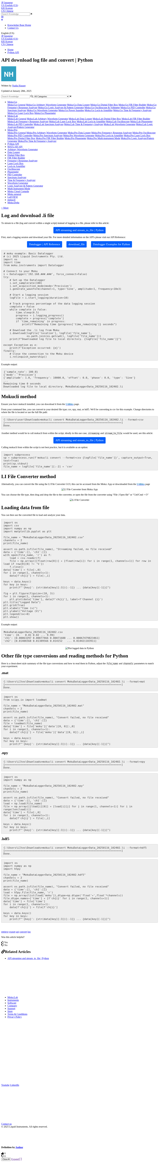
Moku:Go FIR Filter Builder (132, 104)
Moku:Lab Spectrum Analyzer (49, 124)
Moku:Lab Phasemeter (141, 121)
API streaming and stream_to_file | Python (79, 230)
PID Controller (14, 174)
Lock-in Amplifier (16, 166)
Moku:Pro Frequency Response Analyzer (111, 132)
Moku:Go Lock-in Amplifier (99, 110)
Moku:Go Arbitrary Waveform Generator (46, 104)
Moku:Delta (13, 202)
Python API (13, 52)
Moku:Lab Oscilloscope (118, 121)
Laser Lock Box (15, 163)
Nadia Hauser (19, 85)
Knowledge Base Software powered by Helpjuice (80, 1137)
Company (12, 1005)
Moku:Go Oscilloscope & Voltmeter (102, 107)
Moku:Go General (16, 104)
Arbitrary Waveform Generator (22, 149)
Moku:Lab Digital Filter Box (107, 118)
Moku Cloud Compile (18, 191)
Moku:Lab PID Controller (20, 124)
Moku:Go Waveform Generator (42, 110)
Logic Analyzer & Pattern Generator (25, 185)
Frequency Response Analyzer (22, 160)
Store (10, 1011)
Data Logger (13, 152)
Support (11, 1008)
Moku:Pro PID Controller (20, 135)
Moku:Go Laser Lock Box (20, 113)
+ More (5, 208)
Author (19, 1147)
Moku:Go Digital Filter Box (104, 104)
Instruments (13, 1000)
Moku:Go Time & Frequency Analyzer (132, 110)
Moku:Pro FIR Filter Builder (50, 138)
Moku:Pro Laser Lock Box (137, 135)
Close (5, 1159)
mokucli (11, 199)
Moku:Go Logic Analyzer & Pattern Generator (61, 107)
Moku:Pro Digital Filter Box (21, 138)
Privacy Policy (14, 1017)
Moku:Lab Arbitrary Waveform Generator (47, 118)
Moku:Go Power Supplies (71, 110)
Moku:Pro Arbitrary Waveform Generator (46, 132)
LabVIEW (12, 197)
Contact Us (12, 28)
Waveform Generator (17, 183)
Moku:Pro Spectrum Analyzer (48, 135)
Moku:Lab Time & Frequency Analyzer (83, 124)
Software (11, 1003)
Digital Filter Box (16, 155)
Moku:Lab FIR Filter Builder (136, 118)
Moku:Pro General (16, 132)
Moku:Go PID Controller (132, 107)
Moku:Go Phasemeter (45, 113)
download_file (76, 244)
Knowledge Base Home (19, 25)
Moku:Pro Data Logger (79, 132)
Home (10, 49)
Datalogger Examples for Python (111, 244)
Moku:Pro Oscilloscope (144, 132)
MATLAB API (14, 146)
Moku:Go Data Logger (78, 104)
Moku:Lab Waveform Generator (119, 124)
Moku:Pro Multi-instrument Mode (103, 138)
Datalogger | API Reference (44, 244)
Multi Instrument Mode (18, 188)
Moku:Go (12, 102)
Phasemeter (13, 172)
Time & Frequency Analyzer (21, 180)
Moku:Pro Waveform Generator (78, 135)
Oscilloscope (13, 169)
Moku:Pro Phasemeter (75, 138)
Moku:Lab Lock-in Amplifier (91, 121)
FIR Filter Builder (16, 158)
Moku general (14, 194)
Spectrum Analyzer (16, 177)
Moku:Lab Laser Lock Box (62, 121)
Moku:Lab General (16, 118)
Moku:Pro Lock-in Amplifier (109, 135)
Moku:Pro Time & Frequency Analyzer (37, 141)
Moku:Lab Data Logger (80, 118)
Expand (15, 1159)
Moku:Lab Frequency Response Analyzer (27, 121)
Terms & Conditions (17, 1014)
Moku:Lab (12, 116)
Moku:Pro (12, 130)
